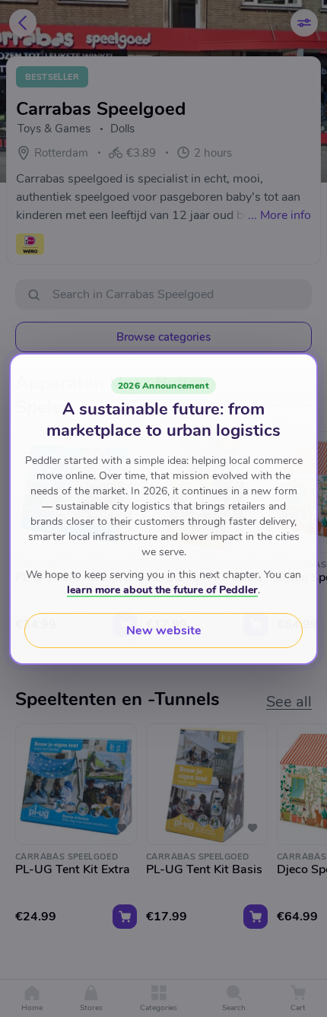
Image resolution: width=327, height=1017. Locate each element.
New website (164, 630)
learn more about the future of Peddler (162, 590)
